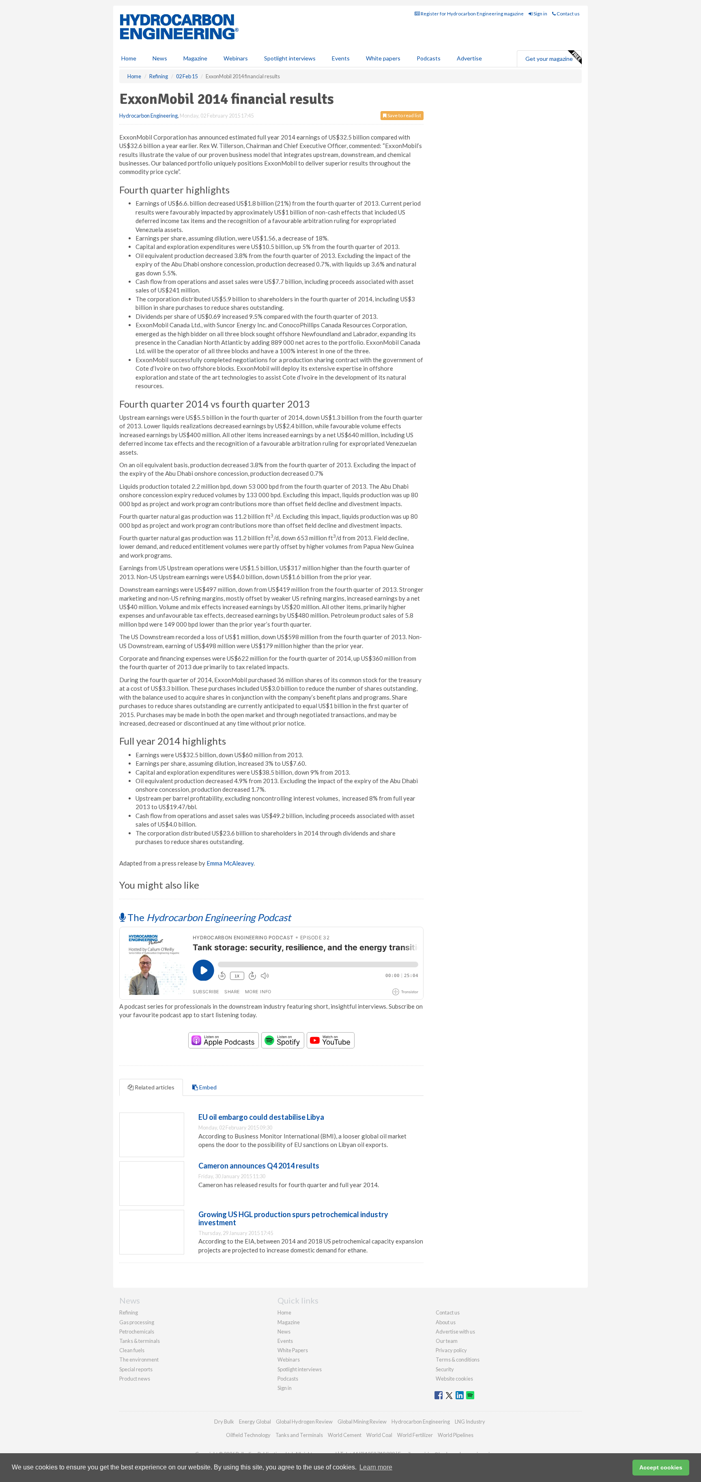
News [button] (160, 58)
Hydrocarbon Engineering (148, 115)
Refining (128, 1312)
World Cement (344, 1435)
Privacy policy (451, 1350)
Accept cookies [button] (660, 1467)
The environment (139, 1359)
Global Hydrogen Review (304, 1421)
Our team (447, 1341)
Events (341, 58)
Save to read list (404, 115)
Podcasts (429, 58)
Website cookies (454, 1378)
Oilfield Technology (248, 1435)
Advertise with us (455, 1331)
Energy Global (255, 1421)
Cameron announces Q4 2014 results (258, 1165)
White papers (383, 58)
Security (445, 1369)
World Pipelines (455, 1435)
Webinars (236, 58)
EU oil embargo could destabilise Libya (261, 1117)
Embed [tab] (207, 1087)
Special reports (136, 1369)
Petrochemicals (136, 1331)
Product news (134, 1378)
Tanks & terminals (139, 1341)
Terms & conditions (458, 1359)
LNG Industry (470, 1421)
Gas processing (136, 1322)
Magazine (195, 58)
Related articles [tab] (153, 1087)
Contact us (568, 13)
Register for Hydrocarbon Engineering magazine (472, 13)
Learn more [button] (375, 1467)
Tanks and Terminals (299, 1435)
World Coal (379, 1435)
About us (446, 1322)
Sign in (540, 13)
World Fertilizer (415, 1435)
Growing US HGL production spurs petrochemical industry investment (293, 1218)
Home (128, 58)
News (283, 1331)
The (208, 917)
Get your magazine (549, 58)
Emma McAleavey (230, 863)
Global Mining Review (362, 1421)
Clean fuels (131, 1350)
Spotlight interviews (290, 58)
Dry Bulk (224, 1421)
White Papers (292, 1350)
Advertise (469, 58)
